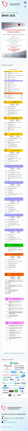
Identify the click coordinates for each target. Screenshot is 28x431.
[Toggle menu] (25, 6)
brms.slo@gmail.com (10, 422)
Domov (3, 12)
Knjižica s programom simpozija (14, 353)
